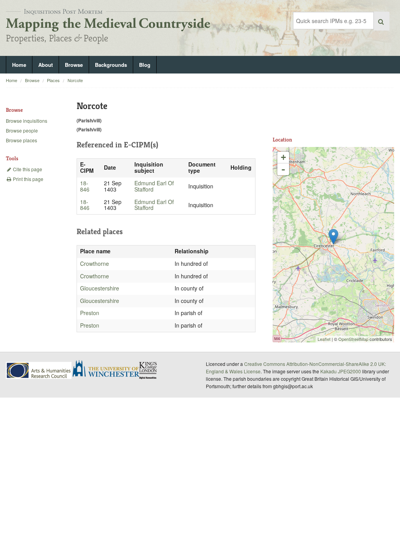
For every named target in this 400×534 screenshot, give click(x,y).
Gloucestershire (99, 288)
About (45, 64)
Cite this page (27, 169)
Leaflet (324, 339)
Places (53, 80)
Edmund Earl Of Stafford (154, 186)
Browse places (21, 140)
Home (19, 64)
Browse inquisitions (26, 120)
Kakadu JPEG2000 (340, 371)
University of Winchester (109, 369)
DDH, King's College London (148, 370)
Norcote (75, 80)
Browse (74, 64)
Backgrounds (111, 64)
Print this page (27, 179)
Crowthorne (94, 263)
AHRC (39, 370)
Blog (144, 64)
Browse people (22, 130)
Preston (89, 313)
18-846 (84, 186)
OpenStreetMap (353, 339)
